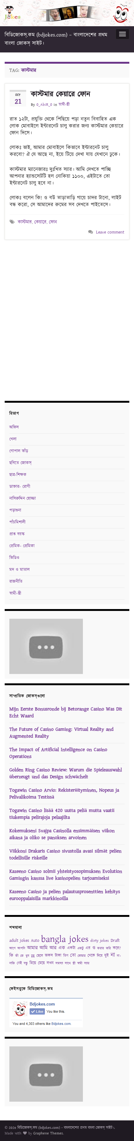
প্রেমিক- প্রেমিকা (22, 546)
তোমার (82, 955)
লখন (50, 963)
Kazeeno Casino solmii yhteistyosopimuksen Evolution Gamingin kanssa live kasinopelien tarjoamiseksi (65, 875)
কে (22, 955)
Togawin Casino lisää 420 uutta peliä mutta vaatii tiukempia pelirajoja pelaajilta (61, 814)
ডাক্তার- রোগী (19, 487)
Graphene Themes (48, 1133)
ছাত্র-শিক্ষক (17, 475)
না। (119, 955)
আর (53, 948)
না (113, 955)
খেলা (13, 439)
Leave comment (110, 232)
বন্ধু (26, 963)
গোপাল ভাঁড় (18, 451)
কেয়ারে (40, 222)
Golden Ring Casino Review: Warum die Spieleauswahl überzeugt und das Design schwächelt (65, 773)
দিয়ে (100, 955)
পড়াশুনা (15, 510)
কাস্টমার (25, 222)
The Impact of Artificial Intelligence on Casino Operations (58, 753)
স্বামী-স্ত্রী (64, 105)
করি (108, 948)
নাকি (12, 963)
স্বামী (79, 963)
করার (100, 948)
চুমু (33, 955)
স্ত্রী (74, 963)
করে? (117, 948)
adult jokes (19, 940)
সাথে (68, 963)
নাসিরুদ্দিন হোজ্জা (22, 498)
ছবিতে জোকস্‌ (20, 463)
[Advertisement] (67, 319)
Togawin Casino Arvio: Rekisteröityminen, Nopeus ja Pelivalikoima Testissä (64, 794)
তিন (65, 955)
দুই (106, 956)
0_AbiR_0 (44, 105)
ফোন (53, 222)
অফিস (14, 427)
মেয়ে (41, 963)
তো (73, 955)
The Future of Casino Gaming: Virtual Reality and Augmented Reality (61, 733)
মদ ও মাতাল (19, 570)
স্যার (86, 963)
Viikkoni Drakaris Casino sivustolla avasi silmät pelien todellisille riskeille (65, 855)
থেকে (91, 956)
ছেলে (39, 955)
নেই (19, 963)
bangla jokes (65, 939)
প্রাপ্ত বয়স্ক (17, 534)
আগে (12, 948)
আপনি (21, 948)
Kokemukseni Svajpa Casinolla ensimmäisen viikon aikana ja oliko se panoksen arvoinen (62, 834)
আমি (44, 948)
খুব (27, 955)
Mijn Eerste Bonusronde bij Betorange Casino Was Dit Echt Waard (65, 713)
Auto (35, 940)
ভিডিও (14, 558)
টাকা (58, 956)
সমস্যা (59, 963)
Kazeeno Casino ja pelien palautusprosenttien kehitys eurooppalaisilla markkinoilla (64, 895)
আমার (32, 948)
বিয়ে (33, 963)
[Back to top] (120, 1127)
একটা (71, 948)
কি (11, 955)
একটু (80, 948)
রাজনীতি (15, 581)
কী (16, 955)
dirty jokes (99, 941)
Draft (115, 940)
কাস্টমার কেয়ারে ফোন (60, 94)
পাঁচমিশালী (17, 522)
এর (87, 948)
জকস (49, 956)
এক (61, 948)
